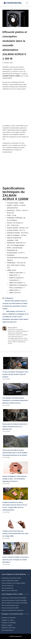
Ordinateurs (9, 298)
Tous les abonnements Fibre (10, 605)
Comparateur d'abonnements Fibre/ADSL (14, 597)
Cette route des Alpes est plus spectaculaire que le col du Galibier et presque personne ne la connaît (14, 452)
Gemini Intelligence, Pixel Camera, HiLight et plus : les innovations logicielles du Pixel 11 (14, 479)
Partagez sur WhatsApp (9, 622)
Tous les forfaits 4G (7, 588)
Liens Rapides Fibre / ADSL (12, 594)
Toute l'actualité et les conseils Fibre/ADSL (14, 602)
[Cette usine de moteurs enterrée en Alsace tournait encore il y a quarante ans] (15, 420)
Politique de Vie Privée (8, 627)
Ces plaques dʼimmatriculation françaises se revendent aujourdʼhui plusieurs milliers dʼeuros (15, 400)
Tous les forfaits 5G (7, 585)
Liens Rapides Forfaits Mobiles (14, 574)
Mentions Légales (7, 625)
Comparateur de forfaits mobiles (11, 578)
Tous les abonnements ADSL (10, 608)
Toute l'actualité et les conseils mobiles (13, 583)
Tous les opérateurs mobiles (10, 580)
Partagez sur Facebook (9, 617)
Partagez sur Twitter (8, 620)
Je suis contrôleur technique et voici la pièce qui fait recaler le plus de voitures (15, 374)
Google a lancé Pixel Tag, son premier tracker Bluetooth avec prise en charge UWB (15, 533)
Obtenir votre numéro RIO (9, 590)
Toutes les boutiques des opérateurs (13, 610)
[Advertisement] (15, 107)
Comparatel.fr (18, 636)
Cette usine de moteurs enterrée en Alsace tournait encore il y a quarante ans (14, 426)
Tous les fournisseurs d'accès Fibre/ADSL (14, 600)
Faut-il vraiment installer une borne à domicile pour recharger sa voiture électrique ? (15, 559)
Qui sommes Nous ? (8, 630)
